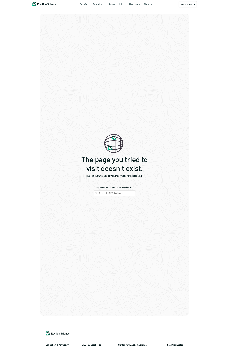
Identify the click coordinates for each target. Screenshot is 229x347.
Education (97, 4)
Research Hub (115, 4)
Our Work (84, 4)
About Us (148, 4)
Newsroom (134, 4)
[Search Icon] (114, 193)
